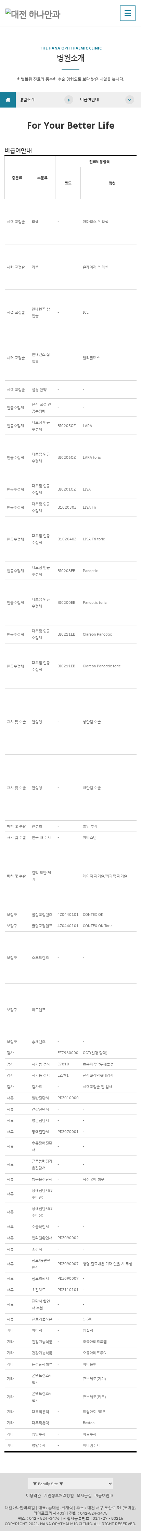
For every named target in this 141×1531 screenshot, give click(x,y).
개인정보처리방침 (59, 1495)
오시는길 (84, 1495)
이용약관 (33, 1495)
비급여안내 (89, 99)
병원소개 (27, 99)
